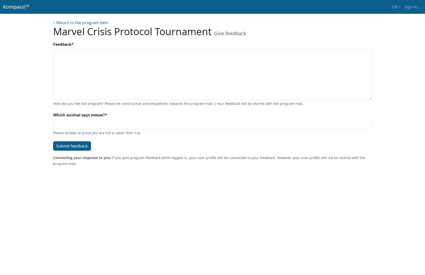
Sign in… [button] (412, 7)
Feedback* (63, 44)
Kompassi (16, 6)
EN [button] (394, 7)
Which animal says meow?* (80, 115)
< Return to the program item (80, 22)
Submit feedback (72, 146)
